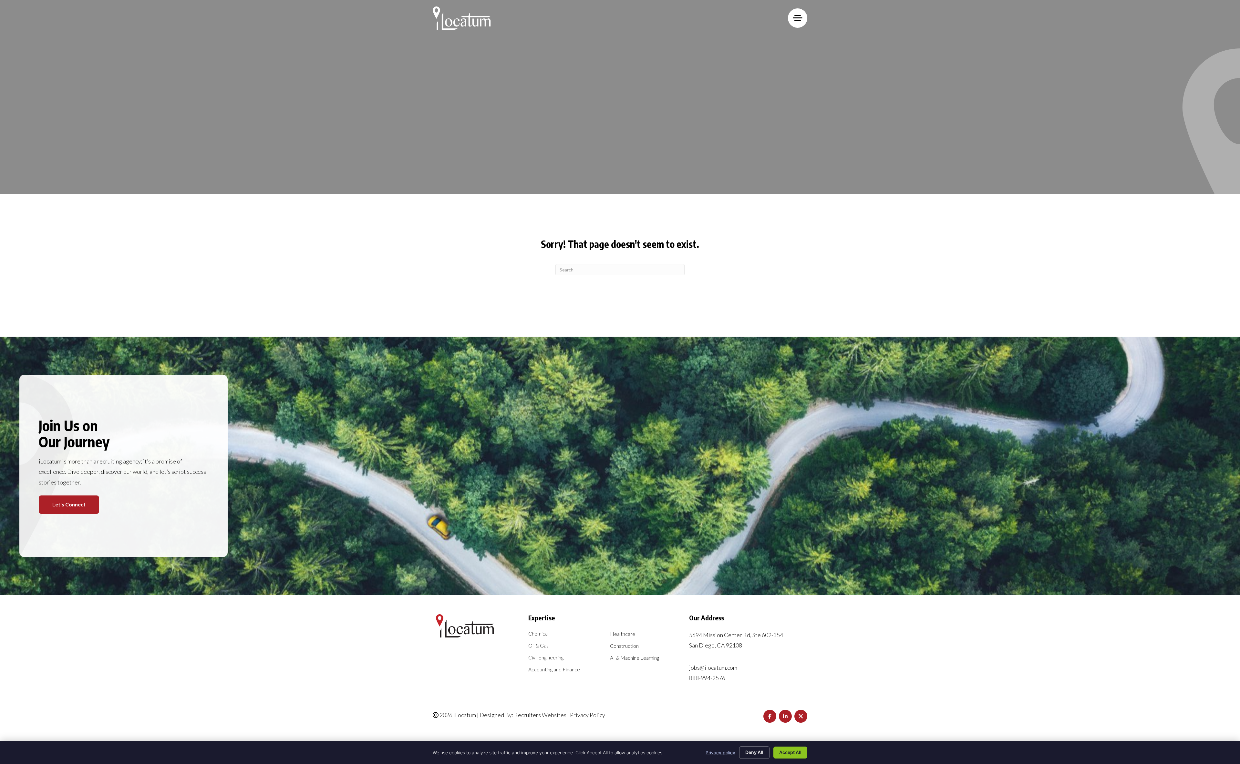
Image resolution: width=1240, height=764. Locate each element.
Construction (624, 646)
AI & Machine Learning (634, 658)
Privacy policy (720, 752)
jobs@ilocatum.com (713, 667)
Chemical (538, 634)
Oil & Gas (538, 645)
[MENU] (797, 18)
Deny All (754, 752)
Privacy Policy (587, 714)
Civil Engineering (545, 657)
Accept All (790, 752)
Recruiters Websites (540, 714)
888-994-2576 (707, 677)
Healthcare (622, 634)
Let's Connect (69, 504)
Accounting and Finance (554, 669)
